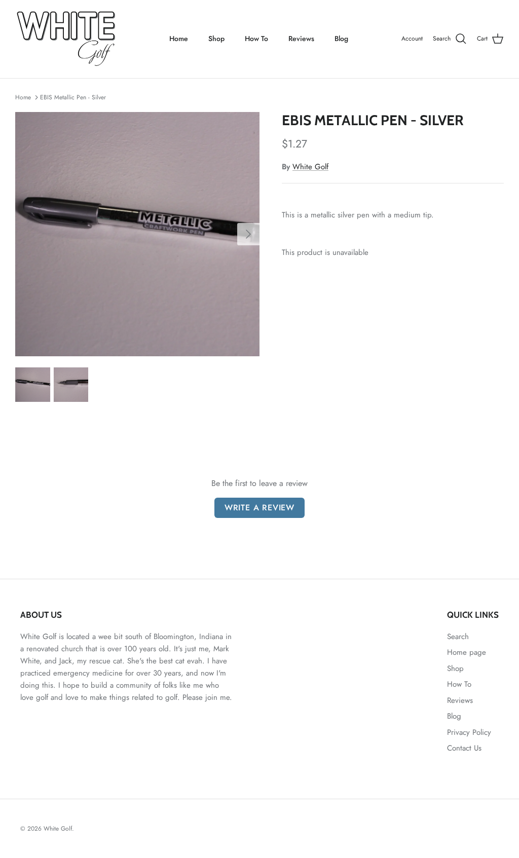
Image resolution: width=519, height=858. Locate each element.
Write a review (259, 507)
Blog (341, 38)
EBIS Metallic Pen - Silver (73, 97)
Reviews (301, 38)
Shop (216, 38)
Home (178, 38)
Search (458, 636)
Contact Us (464, 748)
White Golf (310, 166)
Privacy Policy (469, 732)
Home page (466, 652)
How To (256, 38)
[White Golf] (66, 39)
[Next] (248, 234)
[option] (137, 234)
